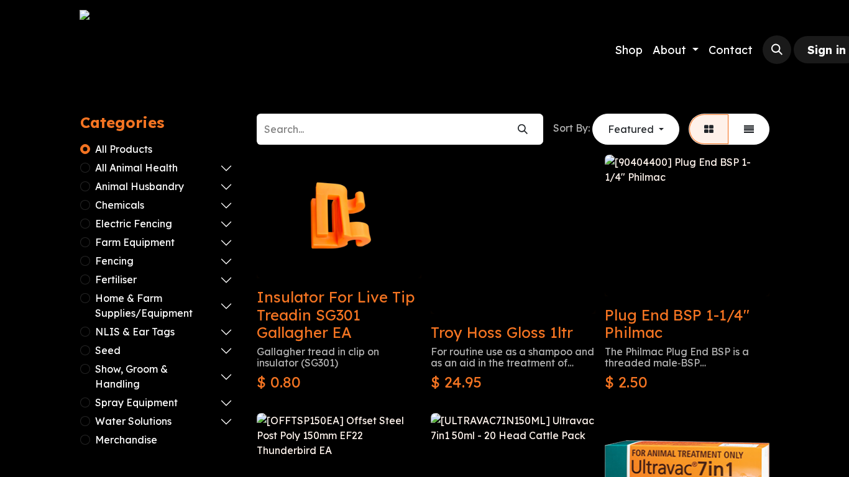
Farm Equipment (135, 242)
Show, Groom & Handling (131, 376)
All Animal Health (136, 167)
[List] (748, 129)
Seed (108, 350)
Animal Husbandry (139, 186)
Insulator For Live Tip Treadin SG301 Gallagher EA (336, 315)
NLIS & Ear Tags (135, 331)
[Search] (522, 129)
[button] (777, 49)
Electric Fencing (133, 223)
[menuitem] (629, 50)
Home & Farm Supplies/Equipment (144, 305)
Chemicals (119, 205)
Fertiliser (116, 279)
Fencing (114, 261)
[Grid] (709, 129)
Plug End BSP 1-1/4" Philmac (677, 324)
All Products (123, 149)
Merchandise (126, 440)
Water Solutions (133, 421)
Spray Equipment (136, 402)
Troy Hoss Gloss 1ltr (502, 332)
